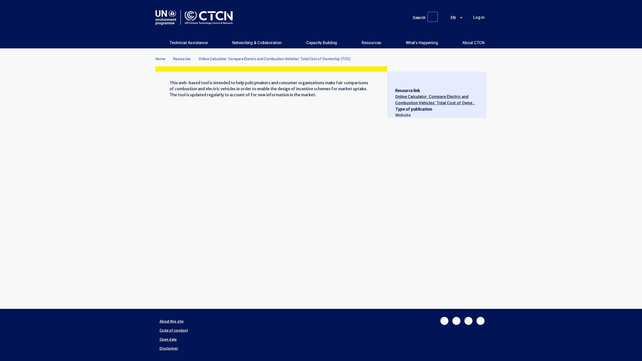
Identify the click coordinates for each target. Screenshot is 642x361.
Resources (371, 42)
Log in (479, 17)
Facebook (444, 321)
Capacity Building (321, 42)
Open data (168, 339)
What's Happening (422, 42)
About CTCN (473, 42)
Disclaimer (168, 348)
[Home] (196, 17)
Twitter (456, 321)
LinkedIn (468, 321)
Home (160, 59)
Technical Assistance (189, 42)
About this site (171, 321)
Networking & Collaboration (257, 42)
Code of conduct (173, 330)
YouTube (480, 321)
